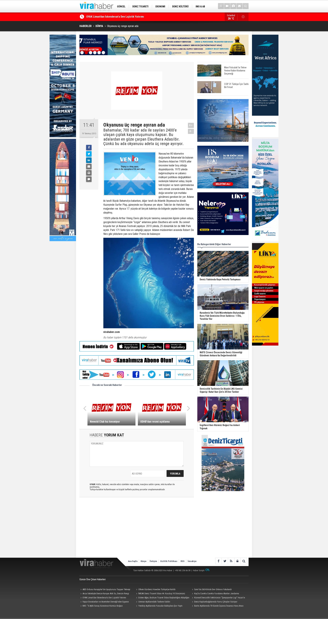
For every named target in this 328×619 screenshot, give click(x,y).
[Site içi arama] (246, 6)
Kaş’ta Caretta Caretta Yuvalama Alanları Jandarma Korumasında (215, 594)
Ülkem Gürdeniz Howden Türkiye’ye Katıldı (156, 589)
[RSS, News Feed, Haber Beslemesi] (231, 561)
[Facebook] (89, 147)
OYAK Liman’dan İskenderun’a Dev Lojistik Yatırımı (104, 597)
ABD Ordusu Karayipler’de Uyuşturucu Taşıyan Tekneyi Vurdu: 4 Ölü (104, 590)
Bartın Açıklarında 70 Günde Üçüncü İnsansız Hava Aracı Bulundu (217, 606)
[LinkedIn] (89, 160)
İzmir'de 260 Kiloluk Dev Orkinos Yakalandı (110, 16)
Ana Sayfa (132, 561)
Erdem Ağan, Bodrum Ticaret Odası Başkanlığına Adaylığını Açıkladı (162, 598)
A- (191, 131)
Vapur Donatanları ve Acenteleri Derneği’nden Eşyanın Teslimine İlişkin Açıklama (104, 602)
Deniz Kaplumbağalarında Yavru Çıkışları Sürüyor (215, 601)
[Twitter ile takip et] (225, 561)
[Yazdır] (89, 173)
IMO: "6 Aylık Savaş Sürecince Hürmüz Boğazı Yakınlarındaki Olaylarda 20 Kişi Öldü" (101, 606)
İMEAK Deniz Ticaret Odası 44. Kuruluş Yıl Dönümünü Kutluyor (160, 594)
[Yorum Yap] (89, 179)
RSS (182, 561)
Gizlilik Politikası (168, 561)
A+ (191, 125)
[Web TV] (227, 6)
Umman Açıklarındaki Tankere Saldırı (154, 601)
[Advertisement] (136, 530)
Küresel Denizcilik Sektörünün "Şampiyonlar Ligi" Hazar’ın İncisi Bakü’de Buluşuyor (218, 598)
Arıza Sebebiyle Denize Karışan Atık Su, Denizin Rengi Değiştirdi (104, 594)
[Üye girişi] (237, 561)
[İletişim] (239, 6)
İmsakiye (192, 561)
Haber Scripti (198, 570)
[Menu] (221, 6)
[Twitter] (89, 154)
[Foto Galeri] (233, 6)
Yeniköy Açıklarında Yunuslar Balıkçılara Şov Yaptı (160, 605)
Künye (143, 561)
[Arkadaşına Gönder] (89, 166)
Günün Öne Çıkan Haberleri (92, 579)
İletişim (153, 561)
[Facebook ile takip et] (218, 561)
